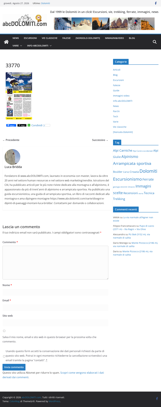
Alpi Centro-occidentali (143, 151)
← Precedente (11, 140)
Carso (126, 171)
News (16, 38)
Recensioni (130, 193)
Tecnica (149, 193)
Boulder (117, 172)
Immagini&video (114, 38)
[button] (20, 45)
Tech (115, 116)
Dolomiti (148, 171)
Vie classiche (49, 38)
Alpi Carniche (122, 150)
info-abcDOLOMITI (37, 45)
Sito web (8, 315)
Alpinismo (129, 156)
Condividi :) (37, 125)
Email (7, 300)
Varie (16, 45)
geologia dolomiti (120, 187)
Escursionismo (127, 179)
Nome (7, 285)
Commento (10, 242)
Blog (132, 38)
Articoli (116, 69)
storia (141, 193)
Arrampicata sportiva (132, 163)
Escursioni (30, 38)
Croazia (134, 172)
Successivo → (100, 140)
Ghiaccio (131, 187)
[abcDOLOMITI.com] (6, 42)
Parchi (116, 111)
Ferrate (148, 179)
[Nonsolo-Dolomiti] (88, 38)
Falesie (66, 38)
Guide (116, 90)
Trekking (119, 199)
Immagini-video (121, 95)
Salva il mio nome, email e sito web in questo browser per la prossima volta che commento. (49, 339)
